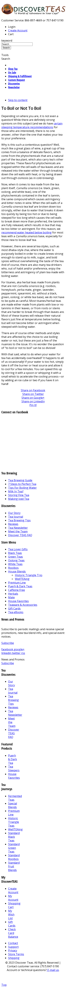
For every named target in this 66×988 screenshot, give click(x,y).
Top (4, 985)
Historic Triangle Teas (13, 822)
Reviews (13, 524)
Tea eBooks (15, 612)
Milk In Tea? (16, 491)
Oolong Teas (16, 560)
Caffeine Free (16, 590)
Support (13, 947)
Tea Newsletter (18, 528)
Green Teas (15, 557)
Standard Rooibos (14, 857)
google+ (19, 649)
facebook (7, 649)
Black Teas (15, 553)
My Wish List (11, 914)
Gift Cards (14, 608)
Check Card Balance (13, 933)
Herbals (13, 594)
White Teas (15, 564)
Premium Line (17, 582)
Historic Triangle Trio (28, 575)
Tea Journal (15, 516)
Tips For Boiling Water (22, 488)
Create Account (17, 30)
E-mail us (53, 970)
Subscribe (7, 643)
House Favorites (18, 601)
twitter (16, 653)
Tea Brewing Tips (19, 520)
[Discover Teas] (33, 12)
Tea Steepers (13, 768)
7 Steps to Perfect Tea (22, 484)
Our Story (14, 513)
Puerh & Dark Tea (12, 759)
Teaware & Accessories (22, 605)
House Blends (17, 571)
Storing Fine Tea (18, 495)
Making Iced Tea (18, 499)
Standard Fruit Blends (14, 866)
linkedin (6, 653)
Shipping (13, 958)
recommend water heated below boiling (26, 232)
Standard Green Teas (14, 847)
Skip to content (17, 100)
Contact (13, 943)
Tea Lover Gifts (18, 549)
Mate (11, 597)
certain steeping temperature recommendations (31, 125)
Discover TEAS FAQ (20, 535)
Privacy (12, 950)
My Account (13, 898)
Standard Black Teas (14, 836)
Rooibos (13, 568)
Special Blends (12, 805)
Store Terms (16, 954)
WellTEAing (22, 579)
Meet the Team (18, 531)
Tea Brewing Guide (20, 480)
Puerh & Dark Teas (20, 586)
